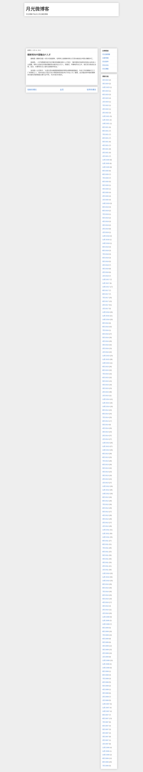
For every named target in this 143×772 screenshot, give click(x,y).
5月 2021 (105, 142)
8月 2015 (105, 370)
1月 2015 (105, 395)
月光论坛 (105, 65)
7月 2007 (105, 722)
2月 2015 (105, 392)
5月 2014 (105, 425)
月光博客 (105, 69)
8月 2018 (105, 250)
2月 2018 (105, 272)
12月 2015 (106, 356)
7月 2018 (105, 254)
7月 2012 (105, 504)
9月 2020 (105, 171)
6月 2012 (105, 508)
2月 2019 (105, 229)
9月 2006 (105, 758)
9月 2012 (105, 497)
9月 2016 (105, 323)
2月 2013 (105, 479)
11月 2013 (105, 446)
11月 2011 (105, 533)
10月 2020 (106, 167)
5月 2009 (105, 642)
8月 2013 (105, 457)
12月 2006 (106, 747)
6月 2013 (105, 464)
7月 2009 (105, 635)
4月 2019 (105, 221)
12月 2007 (106, 704)
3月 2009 (105, 649)
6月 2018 (105, 258)
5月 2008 (105, 686)
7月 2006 (105, 766)
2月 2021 (105, 152)
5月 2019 (105, 218)
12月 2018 (106, 236)
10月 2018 (106, 243)
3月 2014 (105, 432)
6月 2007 (105, 726)
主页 (62, 90)
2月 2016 (105, 348)
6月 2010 (105, 595)
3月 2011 (105, 562)
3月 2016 (105, 345)
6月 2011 (105, 552)
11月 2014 (105, 403)
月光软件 (105, 61)
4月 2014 (105, 428)
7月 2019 (105, 214)
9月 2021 (105, 127)
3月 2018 (105, 269)
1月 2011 (105, 570)
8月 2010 (105, 588)
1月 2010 (105, 613)
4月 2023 (105, 98)
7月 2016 (105, 330)
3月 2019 (105, 225)
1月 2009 (105, 657)
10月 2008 (106, 668)
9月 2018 (105, 247)
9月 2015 (105, 366)
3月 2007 (105, 736)
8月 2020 (105, 174)
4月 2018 (105, 265)
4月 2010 (105, 602)
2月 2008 (105, 697)
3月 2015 (105, 388)
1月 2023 (105, 102)
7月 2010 (105, 591)
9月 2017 (105, 290)
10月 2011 (105, 537)
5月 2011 (105, 555)
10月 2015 (106, 363)
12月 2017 (106, 279)
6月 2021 (105, 138)
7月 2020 (105, 178)
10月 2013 (106, 450)
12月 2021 (106, 116)
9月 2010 (105, 584)
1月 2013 (105, 483)
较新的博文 (32, 90)
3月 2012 (105, 519)
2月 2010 (105, 610)
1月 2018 (105, 276)
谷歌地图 (105, 58)
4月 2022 (105, 109)
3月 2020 (105, 192)
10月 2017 (106, 287)
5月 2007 (105, 729)
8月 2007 (105, 718)
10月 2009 (106, 624)
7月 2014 (105, 417)
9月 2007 (105, 715)
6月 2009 (105, 639)
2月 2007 (105, 740)
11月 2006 (105, 751)
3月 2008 (105, 693)
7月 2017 (105, 297)
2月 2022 (105, 113)
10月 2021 (106, 123)
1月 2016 (105, 352)
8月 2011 (105, 544)
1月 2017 (105, 308)
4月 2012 (105, 515)
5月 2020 (105, 185)
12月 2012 (106, 486)
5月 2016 (105, 337)
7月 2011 (105, 548)
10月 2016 (106, 319)
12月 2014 (106, 399)
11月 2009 (105, 620)
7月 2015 (105, 374)
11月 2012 (105, 490)
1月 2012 (105, 526)
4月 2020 (105, 189)
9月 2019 (105, 207)
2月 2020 (105, 196)
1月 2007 (105, 744)
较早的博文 (91, 90)
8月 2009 (105, 631)
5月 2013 (105, 468)
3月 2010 (105, 606)
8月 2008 (105, 675)
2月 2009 (105, 653)
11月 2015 (105, 359)
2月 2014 (105, 435)
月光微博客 (37, 9)
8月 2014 (105, 414)
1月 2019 (105, 232)
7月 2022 (105, 105)
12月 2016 (106, 312)
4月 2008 (105, 689)
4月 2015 (105, 385)
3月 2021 (105, 149)
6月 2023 (105, 94)
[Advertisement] (71, 30)
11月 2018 (105, 239)
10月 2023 (106, 87)
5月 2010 (105, 599)
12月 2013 (106, 443)
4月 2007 (105, 733)
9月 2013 (105, 453)
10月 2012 (106, 493)
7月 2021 (105, 134)
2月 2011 (105, 566)
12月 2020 (106, 160)
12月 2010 (106, 573)
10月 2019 (106, 203)
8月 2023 (105, 91)
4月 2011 (105, 559)
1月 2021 (105, 156)
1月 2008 (105, 700)
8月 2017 (105, 294)
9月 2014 (105, 410)
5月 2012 (105, 512)
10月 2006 (106, 755)
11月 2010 (105, 577)
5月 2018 (105, 261)
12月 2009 (106, 617)
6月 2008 (105, 682)
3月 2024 (105, 83)
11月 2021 (105, 120)
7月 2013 (105, 461)
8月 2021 (105, 131)
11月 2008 (105, 664)
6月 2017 (105, 301)
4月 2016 (105, 341)
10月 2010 (106, 580)
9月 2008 (105, 671)
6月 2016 (105, 334)
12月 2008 (106, 660)
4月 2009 (105, 646)
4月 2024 (105, 80)
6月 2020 (105, 181)
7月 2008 (105, 678)
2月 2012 (105, 522)
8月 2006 (105, 762)
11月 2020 (105, 163)
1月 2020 (105, 200)
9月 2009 (105, 628)
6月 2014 (105, 421)
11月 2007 (105, 707)
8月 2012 (105, 501)
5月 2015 (105, 381)
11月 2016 (105, 316)
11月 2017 (105, 283)
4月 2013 (105, 472)
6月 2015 (105, 377)
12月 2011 (105, 530)
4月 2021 (105, 145)
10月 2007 (106, 711)
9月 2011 (105, 541)
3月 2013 (105, 475)
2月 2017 (105, 305)
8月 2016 (105, 327)
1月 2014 (105, 439)
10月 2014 (106, 406)
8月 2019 (105, 210)
